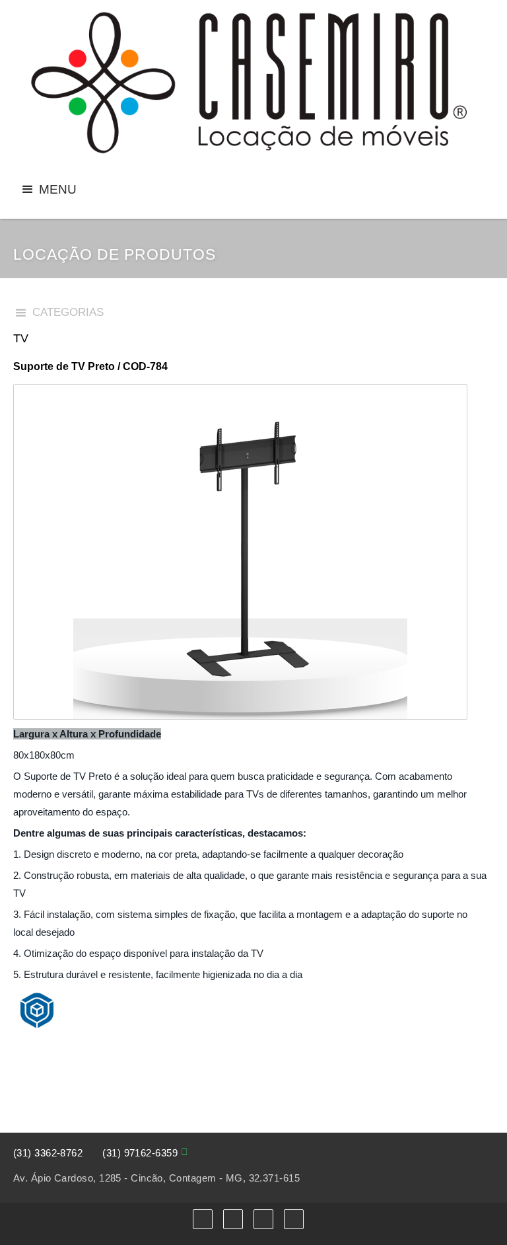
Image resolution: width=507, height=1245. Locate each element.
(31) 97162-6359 (140, 1152)
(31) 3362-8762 (48, 1152)
